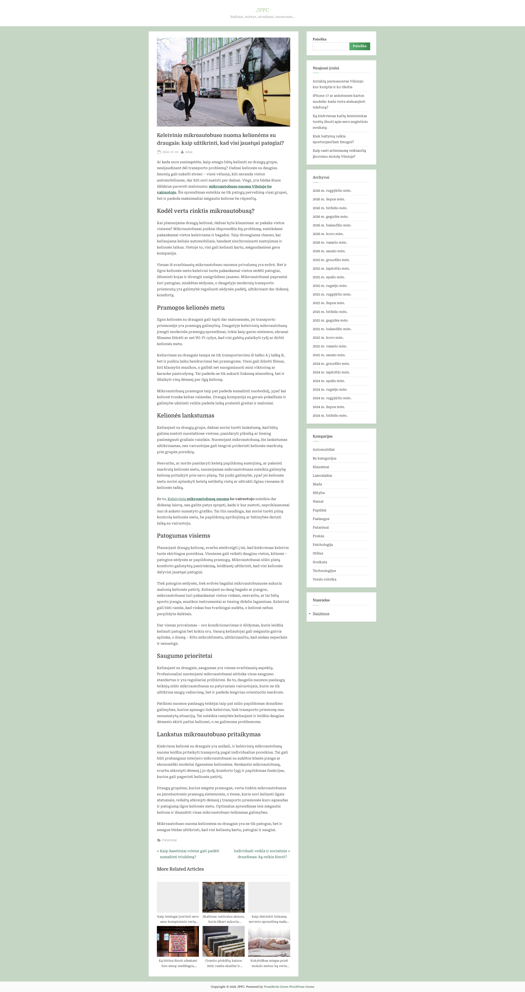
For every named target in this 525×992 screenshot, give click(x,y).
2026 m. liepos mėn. (329, 199)
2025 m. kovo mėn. (328, 338)
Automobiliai (323, 450)
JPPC (262, 10)
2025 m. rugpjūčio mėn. (332, 294)
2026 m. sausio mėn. (329, 251)
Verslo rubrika (324, 579)
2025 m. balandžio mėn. (332, 329)
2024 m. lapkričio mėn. (331, 372)
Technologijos (324, 571)
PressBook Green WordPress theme (289, 986)
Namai (318, 501)
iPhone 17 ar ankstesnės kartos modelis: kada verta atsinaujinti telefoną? (339, 101)
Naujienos (321, 614)
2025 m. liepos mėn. (329, 303)
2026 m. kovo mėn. (328, 234)
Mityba (319, 493)
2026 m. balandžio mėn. (332, 225)
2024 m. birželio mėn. (330, 415)
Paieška (319, 39)
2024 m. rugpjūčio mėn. (332, 398)
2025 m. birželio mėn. (330, 312)
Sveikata (320, 562)
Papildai (319, 510)
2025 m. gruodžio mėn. (331, 260)
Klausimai (321, 467)
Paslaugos (321, 519)
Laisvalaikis (322, 476)
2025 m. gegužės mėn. (331, 320)
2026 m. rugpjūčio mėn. (332, 191)
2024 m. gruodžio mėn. (331, 364)
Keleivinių (198, 499)
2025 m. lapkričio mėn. (331, 268)
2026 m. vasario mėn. (330, 242)
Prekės (318, 536)
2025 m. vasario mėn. (330, 346)
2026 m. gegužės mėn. (331, 217)
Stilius (318, 553)
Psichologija (323, 545)
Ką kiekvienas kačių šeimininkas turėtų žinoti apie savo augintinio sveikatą (340, 122)
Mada (317, 484)
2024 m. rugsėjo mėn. (330, 389)
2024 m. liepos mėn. (329, 407)
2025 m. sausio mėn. (329, 355)
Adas (188, 152)
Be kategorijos (324, 458)
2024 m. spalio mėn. (329, 381)
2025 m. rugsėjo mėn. (330, 286)
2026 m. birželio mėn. (330, 208)
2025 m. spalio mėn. (329, 277)
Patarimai (169, 840)
